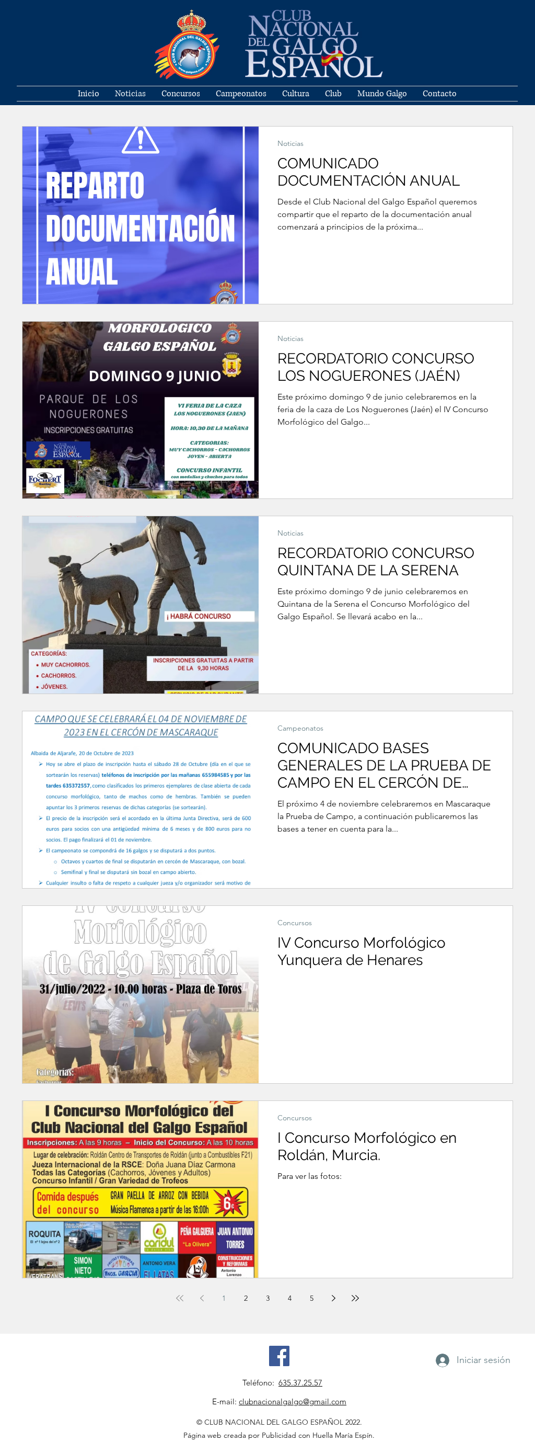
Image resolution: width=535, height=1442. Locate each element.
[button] (333, 93)
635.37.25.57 (300, 1383)
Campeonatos (300, 728)
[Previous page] (201, 1298)
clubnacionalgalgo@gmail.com (292, 1401)
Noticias (290, 143)
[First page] (179, 1298)
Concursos (294, 922)
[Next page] (333, 1298)
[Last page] (355, 1298)
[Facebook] (279, 1356)
